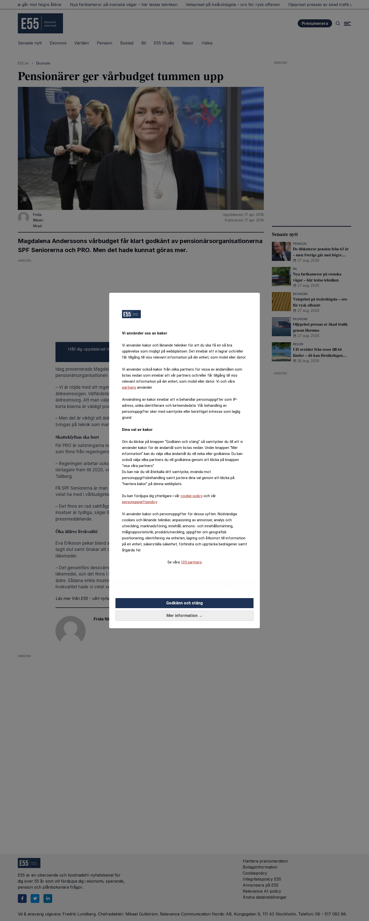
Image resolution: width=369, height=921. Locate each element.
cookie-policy (191, 496)
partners (129, 387)
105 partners (191, 562)
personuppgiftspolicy (139, 502)
